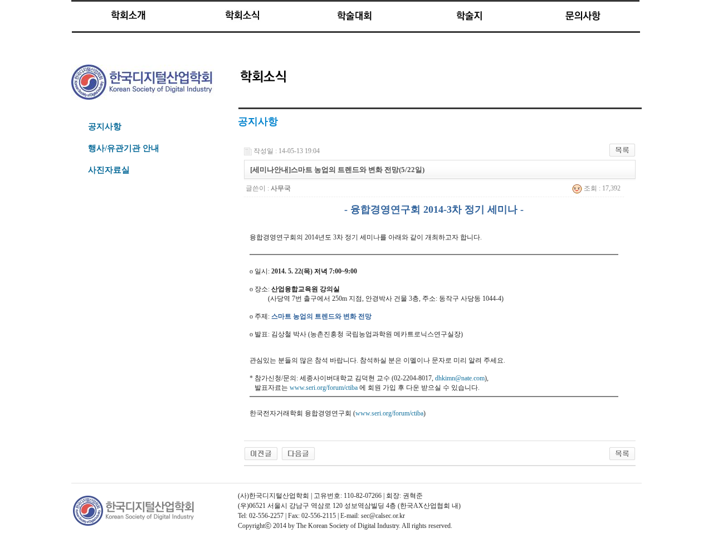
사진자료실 (109, 169)
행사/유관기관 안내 (123, 148)
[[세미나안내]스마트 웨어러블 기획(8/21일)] (261, 453)
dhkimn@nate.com (460, 378)
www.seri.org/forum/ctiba (324, 388)
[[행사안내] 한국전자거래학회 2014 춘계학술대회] (298, 453)
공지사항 (104, 126)
